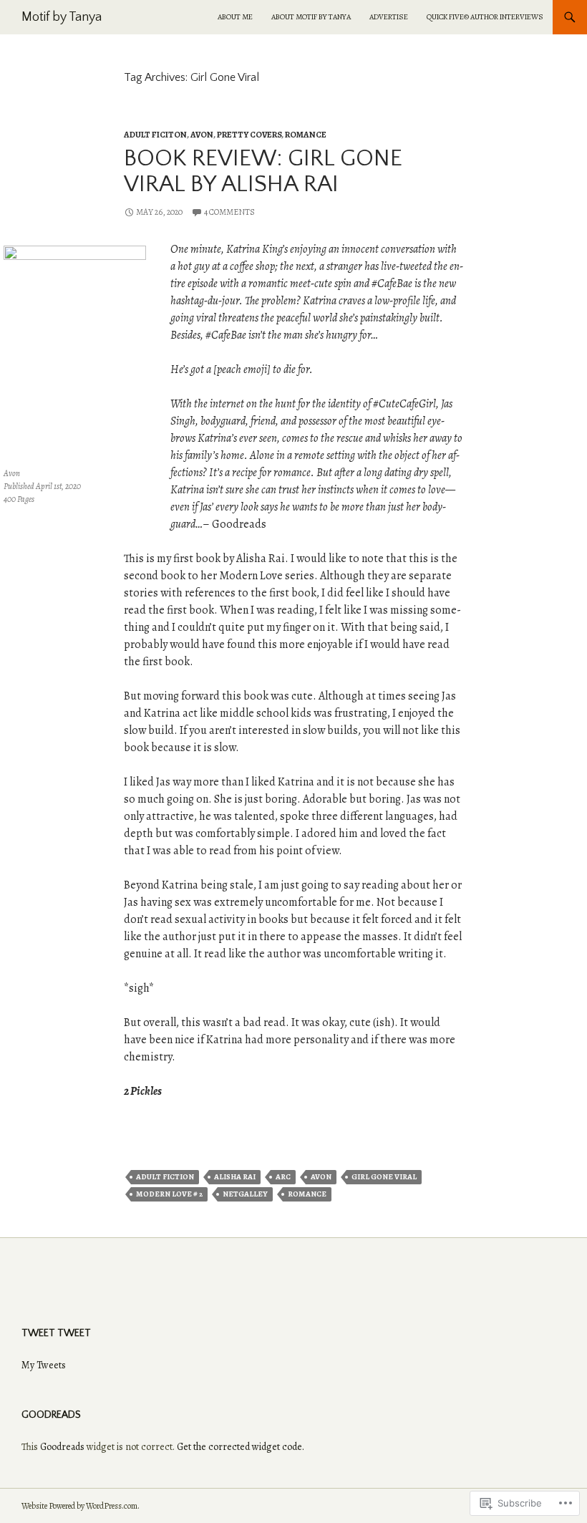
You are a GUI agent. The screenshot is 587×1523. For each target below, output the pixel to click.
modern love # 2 (169, 1194)
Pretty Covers (249, 134)
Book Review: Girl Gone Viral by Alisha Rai (263, 171)
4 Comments (229, 212)
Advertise (388, 16)
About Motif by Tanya (311, 16)
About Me (235, 16)
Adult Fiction (165, 1176)
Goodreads (62, 1447)
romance (307, 1194)
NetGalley (245, 1194)
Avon (201, 134)
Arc (283, 1176)
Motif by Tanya (61, 17)
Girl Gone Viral (384, 1176)
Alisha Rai (235, 1176)
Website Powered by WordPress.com (79, 1506)
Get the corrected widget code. (240, 1447)
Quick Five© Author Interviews (485, 16)
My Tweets (43, 1365)
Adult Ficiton (155, 134)
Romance (305, 134)
